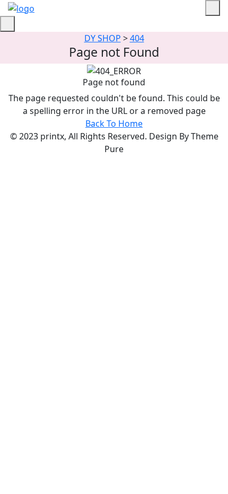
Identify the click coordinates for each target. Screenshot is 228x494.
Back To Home (114, 123)
